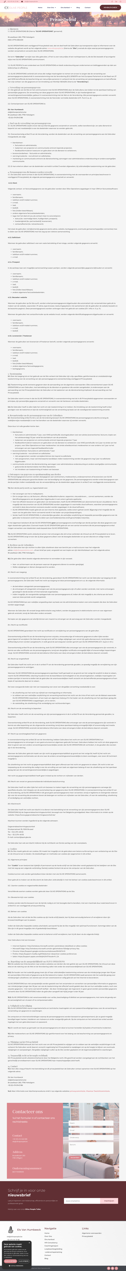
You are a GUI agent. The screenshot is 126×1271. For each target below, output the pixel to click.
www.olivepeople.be (55, 48)
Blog (78, 7)
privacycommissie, (78, 1091)
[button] (17, 1265)
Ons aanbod (65, 7)
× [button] (29, 1243)
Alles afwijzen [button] (23, 1261)
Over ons (50, 7)
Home (40, 7)
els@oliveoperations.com (23, 550)
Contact (87, 7)
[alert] (17, 1255)
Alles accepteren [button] (10, 1261)
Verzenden (75, 1157)
